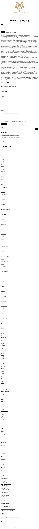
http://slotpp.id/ (4, 479)
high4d (2, 376)
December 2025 (3, 164)
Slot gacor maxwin (4, 283)
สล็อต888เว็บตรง (4, 318)
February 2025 (3, 181)
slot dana (2, 288)
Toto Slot (2, 229)
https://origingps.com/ (5, 464)
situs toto (2, 388)
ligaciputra (2, 298)
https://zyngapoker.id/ (5, 492)
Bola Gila (2, 330)
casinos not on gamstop (4, 261)
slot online (2, 239)
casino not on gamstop (4, 246)
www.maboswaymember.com (6, 231)
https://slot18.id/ (4, 481)
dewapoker (3, 374)
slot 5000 (2, 379)
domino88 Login (3, 350)
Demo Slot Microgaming (5, 391)
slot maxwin (3, 219)
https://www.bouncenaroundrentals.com (8, 461)
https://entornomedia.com (5, 473)
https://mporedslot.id (5, 495)
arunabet (2, 399)
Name (2, 110)
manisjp (2, 513)
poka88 (2, 475)
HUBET (2, 259)
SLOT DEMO (3, 407)
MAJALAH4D (3, 214)
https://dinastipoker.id (5, 498)
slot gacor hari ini (4, 303)
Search (2, 127)
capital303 (3, 406)
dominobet (2, 371)
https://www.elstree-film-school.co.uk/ (8, 509)
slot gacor (2, 416)
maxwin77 (3, 281)
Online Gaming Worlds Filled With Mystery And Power (10, 137)
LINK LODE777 (4, 447)
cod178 (2, 340)
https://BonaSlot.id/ (4, 488)
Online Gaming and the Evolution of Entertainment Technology (11, 139)
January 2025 (3, 182)
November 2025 (3, 166)
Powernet (2, 328)
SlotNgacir (2, 199)
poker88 (2, 356)
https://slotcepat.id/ (4, 486)
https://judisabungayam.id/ (6, 484)
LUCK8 (2, 264)
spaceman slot (3, 286)
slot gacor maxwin (4, 194)
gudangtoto (3, 291)
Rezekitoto (3, 431)
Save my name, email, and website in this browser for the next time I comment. (14, 121)
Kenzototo (3, 428)
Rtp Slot (2, 419)
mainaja (2, 381)
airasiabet (2, 368)
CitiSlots (2, 308)
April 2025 (3, 177)
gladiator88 (3, 366)
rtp (1, 276)
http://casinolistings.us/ (5, 503)
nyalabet (2, 358)
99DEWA (3, 450)
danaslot (2, 355)
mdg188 (2, 251)
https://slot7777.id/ (4, 485)
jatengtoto (2, 197)
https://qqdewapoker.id (5, 496)
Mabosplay (3, 192)
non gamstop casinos (5, 256)
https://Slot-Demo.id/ (5, 491)
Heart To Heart (19, 20)
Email (2, 114)
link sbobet (3, 470)
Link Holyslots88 (4, 306)
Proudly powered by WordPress (17, 527)
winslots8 (2, 353)
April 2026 (3, 159)
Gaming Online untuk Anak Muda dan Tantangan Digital (10, 141)
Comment (3, 96)
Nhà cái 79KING (4, 211)
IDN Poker (3, 311)
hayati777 (3, 453)
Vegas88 (2, 414)
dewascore (3, 360)
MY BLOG (3, 32)
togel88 (2, 402)
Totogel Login (3, 301)
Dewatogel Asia (3, 296)
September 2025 (3, 169)
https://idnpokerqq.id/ (5, 493)
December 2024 (3, 184)
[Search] (37, 23)
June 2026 (2, 158)
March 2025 (3, 179)
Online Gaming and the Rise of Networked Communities (10, 143)
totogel (2, 401)
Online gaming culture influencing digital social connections (10, 135)
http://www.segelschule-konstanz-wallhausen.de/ (10, 517)
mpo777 (2, 383)
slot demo (2, 386)
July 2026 (2, 156)
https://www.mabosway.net (5, 224)
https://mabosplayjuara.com (5, 209)
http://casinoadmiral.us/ (5, 506)
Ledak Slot (3, 345)
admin (15, 32)
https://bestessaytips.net (4, 411)
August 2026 (3, 154)
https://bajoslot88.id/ (5, 489)
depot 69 (2, 394)
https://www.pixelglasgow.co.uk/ (7, 510)
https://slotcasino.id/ (4, 478)
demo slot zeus (3, 384)
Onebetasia (3, 500)
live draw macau (3, 361)
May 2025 (2, 176)
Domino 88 (3, 323)
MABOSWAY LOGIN (5, 216)
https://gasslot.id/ (4, 482)
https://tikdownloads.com (5, 436)
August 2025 (3, 171)
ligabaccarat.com (3, 378)
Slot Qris (2, 409)
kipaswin (3, 439)
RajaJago (2, 236)
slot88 (2, 313)
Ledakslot (2, 373)
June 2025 (2, 174)
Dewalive (2, 333)
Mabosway (3, 204)
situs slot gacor (3, 234)
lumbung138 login (4, 221)
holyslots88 (3, 351)
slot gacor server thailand (5, 521)
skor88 (2, 346)
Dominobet (3, 417)
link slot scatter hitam (4, 389)
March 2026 (3, 161)
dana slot (2, 343)
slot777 (2, 241)
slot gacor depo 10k (4, 253)
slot (1, 424)
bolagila (2, 404)
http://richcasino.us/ (4, 519)
